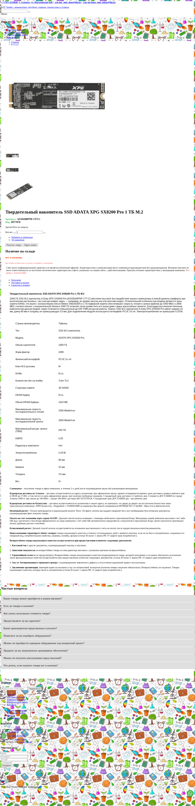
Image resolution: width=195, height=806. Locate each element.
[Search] (29, 11)
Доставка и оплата (16, 29)
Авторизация (13, 718)
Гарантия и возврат (16, 32)
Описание (16, 280)
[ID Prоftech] (35, 7)
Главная (11, 27)
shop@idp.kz (20, 739)
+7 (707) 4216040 (10, 732)
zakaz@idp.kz (25, 742)
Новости (11, 715)
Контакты (11, 37)
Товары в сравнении (17, 710)
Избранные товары (16, 713)
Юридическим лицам (17, 35)
